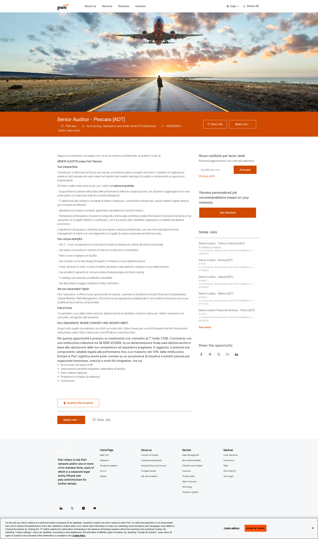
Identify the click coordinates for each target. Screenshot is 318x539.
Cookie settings (231, 528)
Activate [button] (245, 169)
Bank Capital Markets (191, 460)
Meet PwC (104, 455)
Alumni (103, 471)
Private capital (188, 476)
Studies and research (109, 465)
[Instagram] (83, 508)
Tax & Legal (228, 476)
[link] (207, 176)
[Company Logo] (65, 6)
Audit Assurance (230, 455)
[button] (232, 6)
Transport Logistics (190, 492)
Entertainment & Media (192, 465)
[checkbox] (215, 124)
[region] (159, 528)
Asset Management (190, 455)
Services (123, 6)
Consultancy (228, 460)
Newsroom (104, 460)
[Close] (312, 528)
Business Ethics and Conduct (153, 465)
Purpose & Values (148, 471)
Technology (187, 487)
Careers (140, 6)
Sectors (107, 6)
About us (90, 6)
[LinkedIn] (61, 508)
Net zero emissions (149, 476)
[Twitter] (72, 508)
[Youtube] (94, 508)
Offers (225, 465)
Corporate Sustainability (151, 460)
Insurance (186, 471)
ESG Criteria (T (229, 471)
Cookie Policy (78, 535)
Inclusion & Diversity (150, 455)
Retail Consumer (189, 481)
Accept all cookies (255, 528)
